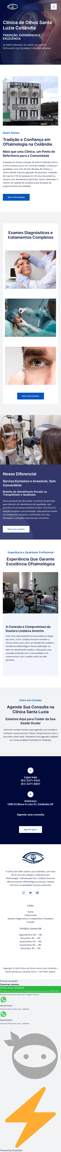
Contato (30, 921)
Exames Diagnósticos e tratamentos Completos (30, 918)
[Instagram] (23, 892)
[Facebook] (37, 892)
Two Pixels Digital (47, 971)
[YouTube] (30, 892)
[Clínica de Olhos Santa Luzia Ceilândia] (11, 7)
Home (30, 911)
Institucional (30, 915)
